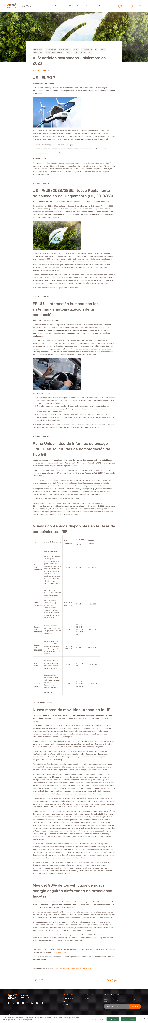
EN (136, 6)
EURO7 (76, 49)
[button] (60, 6)
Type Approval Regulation (55, 52)
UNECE (69, 52)
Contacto (87, 998)
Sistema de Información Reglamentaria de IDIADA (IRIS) (75, 968)
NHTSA (103, 49)
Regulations (37, 52)
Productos (67, 1001)
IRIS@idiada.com (60, 952)
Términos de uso (48, 1014)
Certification (38, 49)
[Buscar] (121, 6)
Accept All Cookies (128, 1019)
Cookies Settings (98, 1019)
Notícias (66, 1004)
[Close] (145, 1018)
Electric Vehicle (64, 49)
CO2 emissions (51, 49)
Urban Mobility (80, 52)
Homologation (87, 49)
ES (140, 6)
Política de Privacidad (24, 1014)
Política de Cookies (36, 1014)
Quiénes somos (68, 998)
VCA (89, 52)
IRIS (96, 49)
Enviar (133, 1006)
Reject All (113, 1019)
